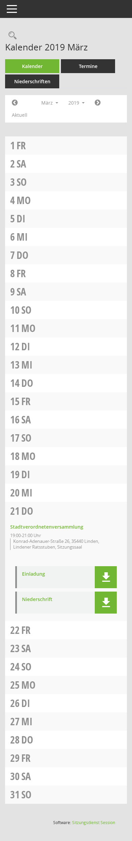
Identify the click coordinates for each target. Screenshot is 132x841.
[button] (106, 577)
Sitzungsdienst (93, 822)
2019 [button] (74, 102)
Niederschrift (37, 599)
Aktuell (19, 115)
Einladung (33, 574)
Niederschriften (32, 81)
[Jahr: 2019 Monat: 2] (15, 103)
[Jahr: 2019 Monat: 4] (98, 103)
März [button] (47, 102)
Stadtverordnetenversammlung (46, 527)
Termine (88, 66)
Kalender (32, 66)
